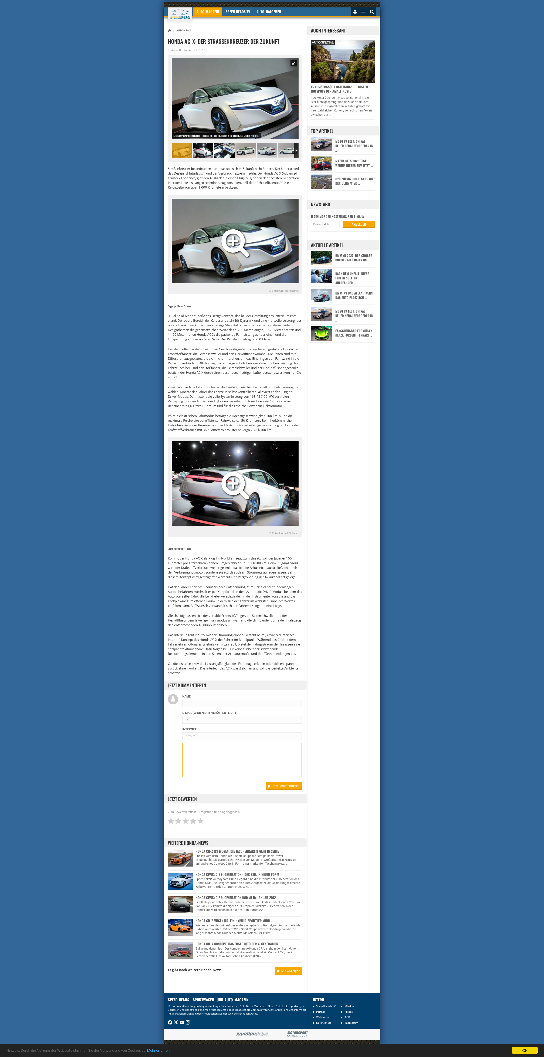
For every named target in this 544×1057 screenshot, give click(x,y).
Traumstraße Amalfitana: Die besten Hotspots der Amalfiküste (339, 89)
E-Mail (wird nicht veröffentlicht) (210, 713)
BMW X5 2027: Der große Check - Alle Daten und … (353, 257)
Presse (349, 1011)
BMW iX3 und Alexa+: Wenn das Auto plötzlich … (354, 295)
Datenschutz (323, 1023)
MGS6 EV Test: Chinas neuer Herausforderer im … (354, 146)
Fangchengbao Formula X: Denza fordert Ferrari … (354, 332)
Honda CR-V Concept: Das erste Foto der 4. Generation (237, 943)
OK (524, 1050)
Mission (349, 1006)
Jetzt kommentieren (286, 786)
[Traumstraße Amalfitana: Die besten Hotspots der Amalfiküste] (343, 61)
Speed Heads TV (326, 1006)
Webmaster (323, 1017)
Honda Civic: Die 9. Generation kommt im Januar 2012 (236, 897)
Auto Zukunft (218, 1010)
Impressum (351, 1023)
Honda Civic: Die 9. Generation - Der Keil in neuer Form (237, 874)
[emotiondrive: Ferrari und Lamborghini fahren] (252, 1034)
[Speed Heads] (180, 14)
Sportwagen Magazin (184, 1013)
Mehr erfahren (158, 1050)
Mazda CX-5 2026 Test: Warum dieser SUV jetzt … (354, 163)
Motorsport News (264, 1006)
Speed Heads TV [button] (237, 11)
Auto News (246, 1006)
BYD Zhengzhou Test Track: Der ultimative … (355, 181)
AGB (347, 1017)
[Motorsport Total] (297, 1034)
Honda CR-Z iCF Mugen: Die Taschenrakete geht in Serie (237, 851)
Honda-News (211, 970)
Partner (320, 1011)
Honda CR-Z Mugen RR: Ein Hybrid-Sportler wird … (234, 920)
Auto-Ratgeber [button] (268, 11)
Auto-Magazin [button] (208, 11)
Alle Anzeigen (290, 971)
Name (186, 696)
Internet (189, 729)
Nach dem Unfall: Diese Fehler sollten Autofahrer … (352, 278)
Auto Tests (282, 1006)
